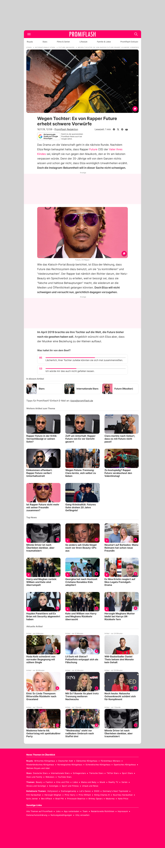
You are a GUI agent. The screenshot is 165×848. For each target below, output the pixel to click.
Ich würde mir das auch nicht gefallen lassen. (70, 371)
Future (93, 149)
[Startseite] (82, 34)
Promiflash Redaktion (66, 129)
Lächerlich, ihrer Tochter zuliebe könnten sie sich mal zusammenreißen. (84, 360)
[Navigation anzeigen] (29, 34)
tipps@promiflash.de (81, 400)
